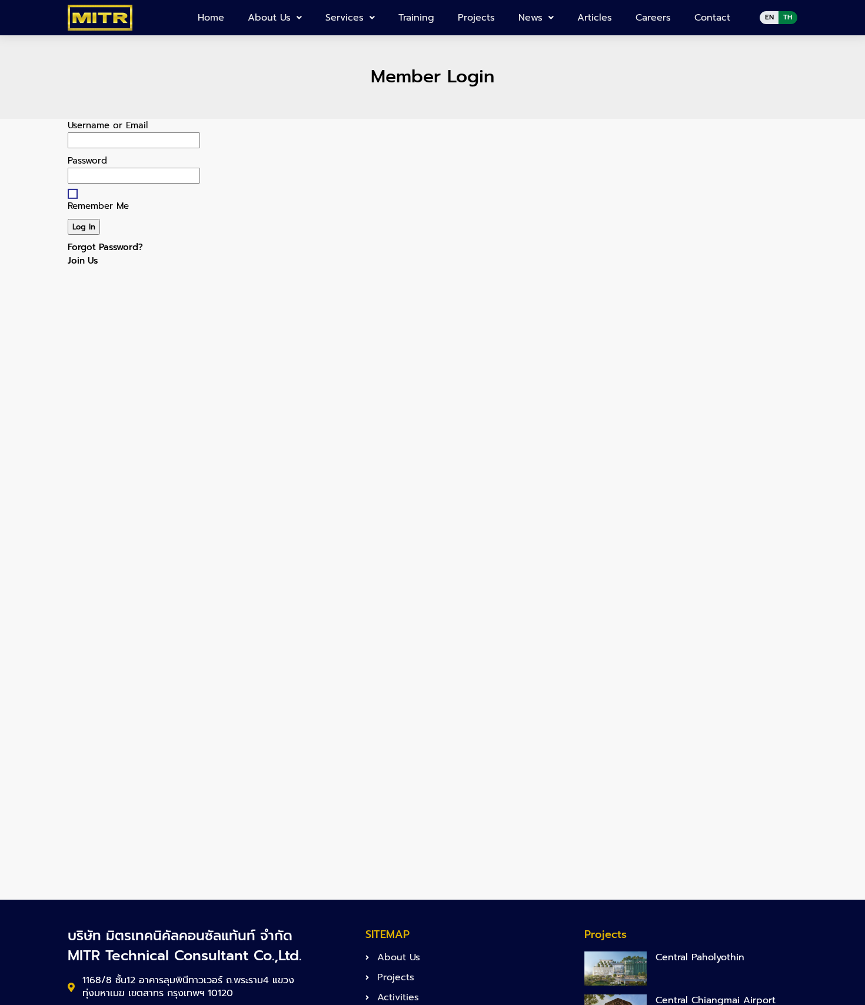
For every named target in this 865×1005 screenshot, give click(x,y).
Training (416, 18)
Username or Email (108, 125)
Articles (594, 18)
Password (87, 160)
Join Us (83, 260)
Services (344, 18)
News (530, 18)
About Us (269, 18)
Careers (653, 18)
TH (788, 17)
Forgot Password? (105, 247)
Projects (476, 18)
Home (211, 18)
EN (769, 17)
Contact (712, 18)
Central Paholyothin (700, 957)
